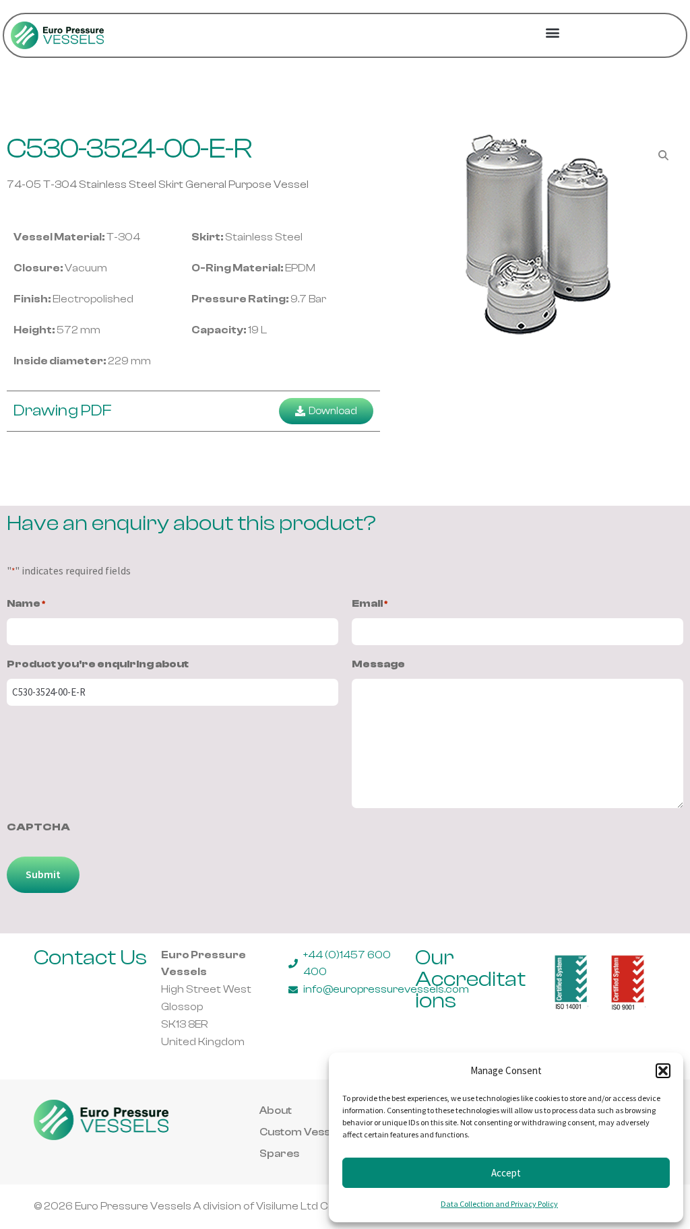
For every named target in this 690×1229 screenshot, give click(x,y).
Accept (506, 1172)
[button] (663, 1070)
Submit (43, 874)
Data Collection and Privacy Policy (499, 1204)
